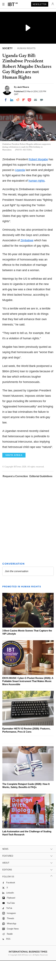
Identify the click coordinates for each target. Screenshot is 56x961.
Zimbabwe (27, 240)
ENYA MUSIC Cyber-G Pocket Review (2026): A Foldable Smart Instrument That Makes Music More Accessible (27, 681)
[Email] (35, 100)
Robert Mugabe (38, 159)
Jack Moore (23, 87)
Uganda (20, 170)
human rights (36, 180)
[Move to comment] (41, 100)
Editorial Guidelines (40, 476)
